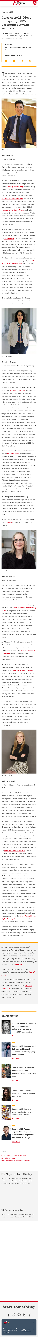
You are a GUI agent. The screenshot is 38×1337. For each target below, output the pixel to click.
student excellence (8, 1158)
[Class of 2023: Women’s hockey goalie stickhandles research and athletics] (6, 1112)
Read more (16, 1036)
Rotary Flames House (27, 916)
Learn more (18, 964)
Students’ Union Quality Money (13, 210)
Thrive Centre (9, 238)
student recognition (19, 1155)
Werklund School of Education (23, 670)
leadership (27, 1160)
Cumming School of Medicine (12, 198)
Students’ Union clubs (18, 390)
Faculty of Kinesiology (16, 186)
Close (33, 1324)
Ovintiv (9, 522)
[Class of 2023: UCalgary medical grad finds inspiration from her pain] (6, 1094)
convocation (5, 1155)
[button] (7, 60)
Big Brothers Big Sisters (10, 919)
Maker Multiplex (13, 454)
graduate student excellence (11, 1160)
